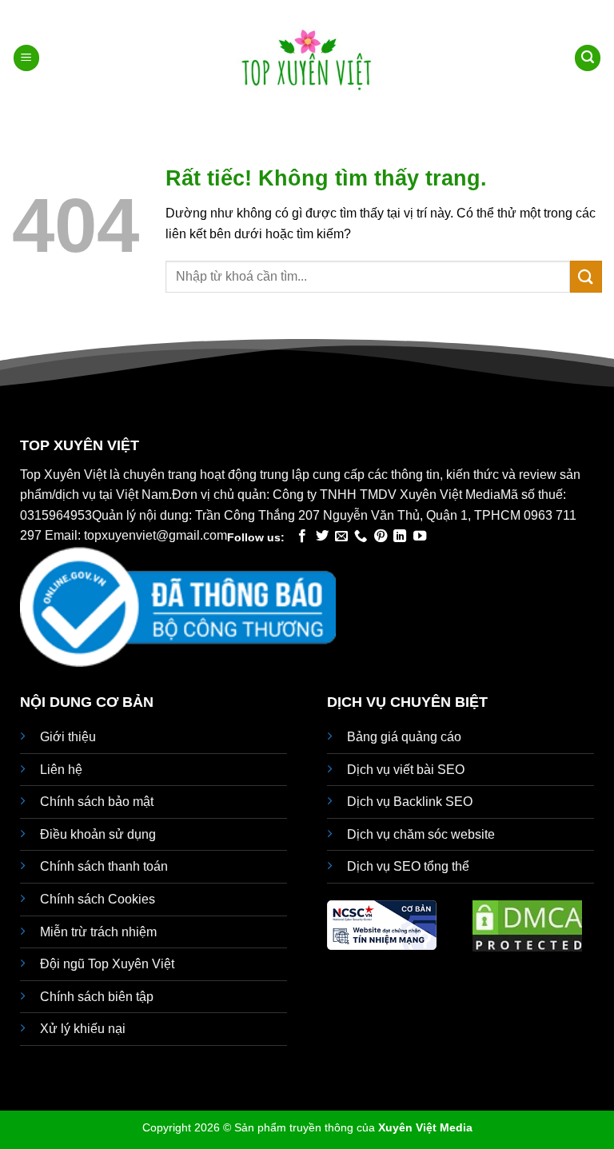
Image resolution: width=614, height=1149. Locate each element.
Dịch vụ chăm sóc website (421, 834)
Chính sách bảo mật (97, 801)
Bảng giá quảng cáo (404, 737)
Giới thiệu (68, 737)
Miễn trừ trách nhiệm (98, 932)
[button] (26, 58)
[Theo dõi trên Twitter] (322, 536)
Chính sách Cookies (97, 899)
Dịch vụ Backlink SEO (409, 801)
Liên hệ (61, 769)
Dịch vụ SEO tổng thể (408, 866)
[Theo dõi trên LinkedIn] (399, 536)
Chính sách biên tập (97, 996)
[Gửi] (586, 276)
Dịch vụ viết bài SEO (405, 769)
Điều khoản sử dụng (98, 834)
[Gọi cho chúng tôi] (360, 536)
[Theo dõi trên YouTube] (419, 536)
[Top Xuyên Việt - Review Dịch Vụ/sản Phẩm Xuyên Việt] (307, 58)
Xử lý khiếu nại (83, 1028)
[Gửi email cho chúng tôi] (341, 536)
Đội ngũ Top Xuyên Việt (107, 964)
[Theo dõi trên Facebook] (302, 536)
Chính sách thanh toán (104, 866)
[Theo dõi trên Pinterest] (380, 536)
